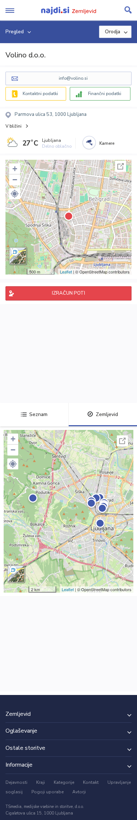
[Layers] (18, 256)
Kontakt (91, 782)
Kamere (106, 143)
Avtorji (79, 792)
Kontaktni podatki (40, 94)
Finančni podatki (104, 94)
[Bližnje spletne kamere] (89, 142)
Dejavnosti (16, 782)
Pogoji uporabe (47, 792)
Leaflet (66, 272)
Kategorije (64, 782)
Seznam (38, 414)
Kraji (40, 782)
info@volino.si (73, 78)
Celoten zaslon (120, 166)
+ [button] (14, 168)
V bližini (13, 126)
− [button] (14, 179)
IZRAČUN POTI (68, 293)
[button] (14, 193)
